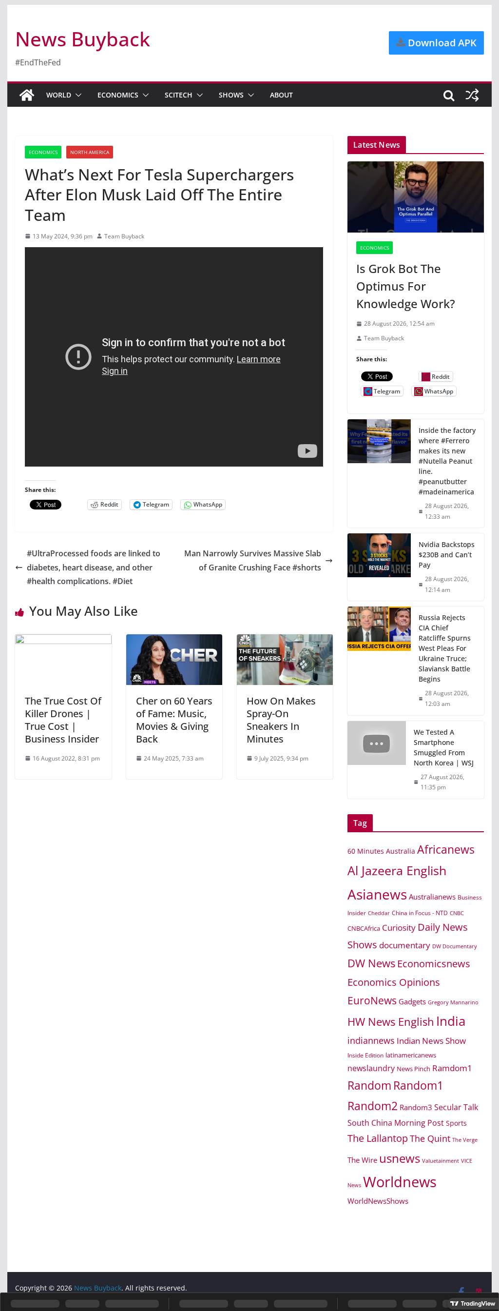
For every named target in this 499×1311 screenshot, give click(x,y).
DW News (371, 963)
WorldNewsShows (377, 1201)
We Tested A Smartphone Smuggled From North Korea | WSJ (444, 747)
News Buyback (82, 38)
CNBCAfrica (363, 928)
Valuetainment (440, 1160)
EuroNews (372, 1000)
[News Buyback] (26, 95)
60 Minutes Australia (381, 851)
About (281, 94)
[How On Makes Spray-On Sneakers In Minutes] (285, 641)
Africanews (446, 849)
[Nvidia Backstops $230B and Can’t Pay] (379, 567)
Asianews (377, 894)
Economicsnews (433, 963)
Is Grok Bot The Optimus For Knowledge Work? (405, 286)
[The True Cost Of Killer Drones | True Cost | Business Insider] (63, 641)
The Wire (362, 1159)
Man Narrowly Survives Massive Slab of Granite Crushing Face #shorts (252, 560)
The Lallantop (377, 1138)
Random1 (418, 1085)
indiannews (371, 1040)
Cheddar (379, 913)
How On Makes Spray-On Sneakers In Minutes (281, 719)
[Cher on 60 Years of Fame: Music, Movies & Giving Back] (174, 641)
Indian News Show (431, 1040)
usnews (399, 1158)
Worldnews (400, 1182)
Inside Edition (365, 1055)
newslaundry (371, 1068)
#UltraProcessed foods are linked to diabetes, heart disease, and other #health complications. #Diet (93, 567)
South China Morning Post (395, 1122)
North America (89, 152)
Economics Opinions (393, 982)
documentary (404, 945)
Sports (456, 1123)
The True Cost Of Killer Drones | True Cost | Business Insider (63, 719)
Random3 (416, 1107)
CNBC (457, 913)
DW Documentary (454, 946)
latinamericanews (410, 1055)
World (58, 94)
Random (369, 1085)
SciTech (178, 94)
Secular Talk (456, 1107)
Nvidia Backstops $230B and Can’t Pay (447, 554)
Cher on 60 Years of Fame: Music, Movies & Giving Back (174, 719)
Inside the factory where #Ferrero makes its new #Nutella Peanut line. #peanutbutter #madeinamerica (447, 461)
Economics (117, 94)
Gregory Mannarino (453, 1002)
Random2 (372, 1106)
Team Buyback (124, 236)
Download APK (441, 42)
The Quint (430, 1138)
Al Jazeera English (396, 870)
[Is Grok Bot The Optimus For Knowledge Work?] (415, 197)
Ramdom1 (452, 1068)
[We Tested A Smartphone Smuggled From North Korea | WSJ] (376, 760)
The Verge (465, 1139)
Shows (231, 94)
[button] (76, 95)
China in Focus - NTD (420, 913)
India (450, 1021)
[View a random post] (472, 95)
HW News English (390, 1022)
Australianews (432, 896)
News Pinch (413, 1068)
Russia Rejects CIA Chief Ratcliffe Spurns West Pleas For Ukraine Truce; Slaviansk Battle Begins (445, 648)
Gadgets (412, 1001)
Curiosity (399, 927)
